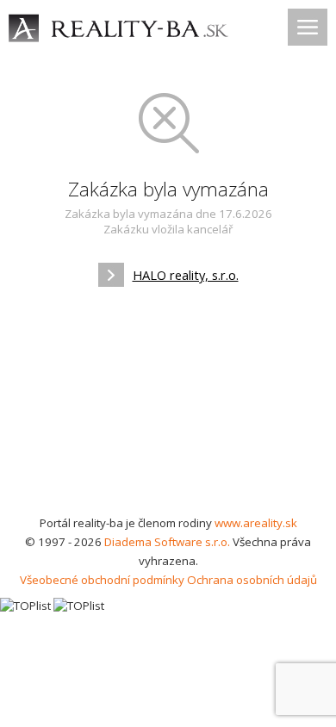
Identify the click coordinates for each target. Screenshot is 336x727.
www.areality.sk (256, 523)
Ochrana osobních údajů (252, 579)
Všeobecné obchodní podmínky (102, 579)
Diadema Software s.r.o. (167, 542)
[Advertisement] (168, 406)
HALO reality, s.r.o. (186, 274)
